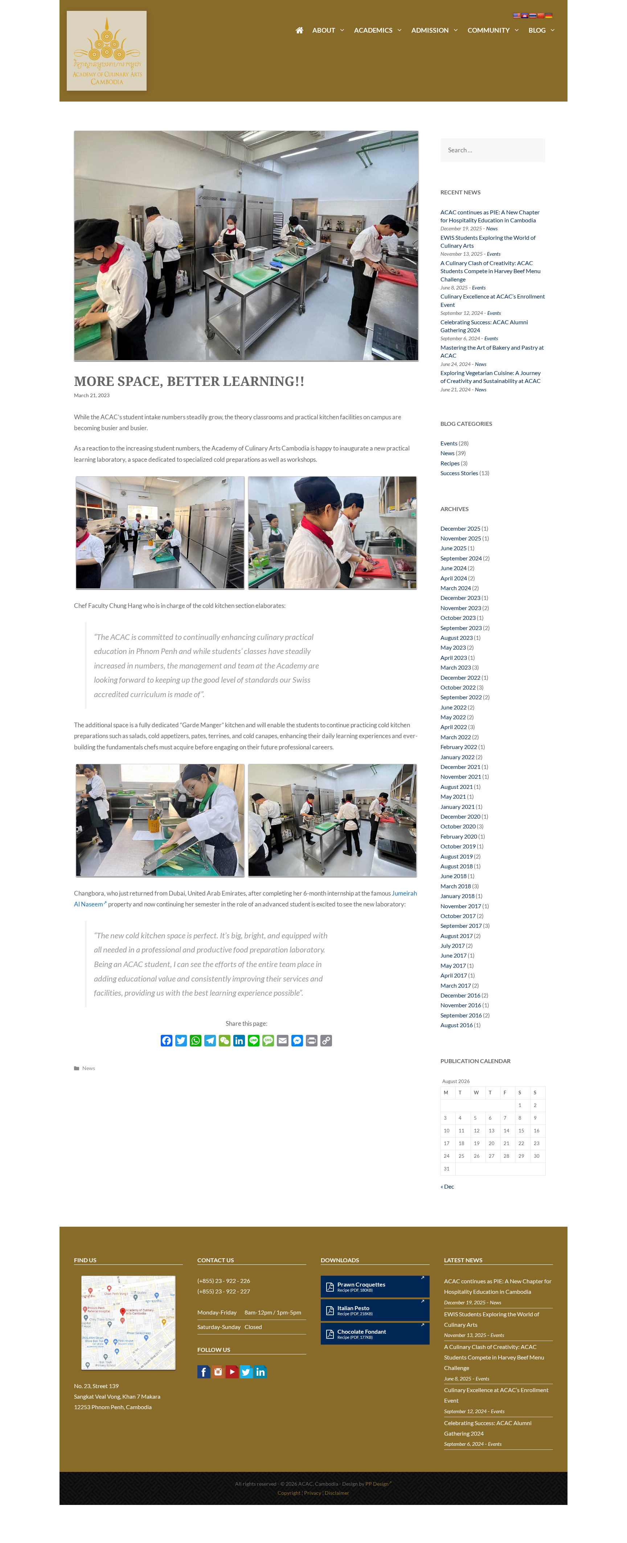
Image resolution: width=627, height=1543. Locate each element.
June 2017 (453, 955)
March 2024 (455, 587)
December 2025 (460, 528)
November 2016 (460, 1004)
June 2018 (453, 875)
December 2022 (460, 677)
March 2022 (455, 736)
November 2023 (460, 607)
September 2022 (461, 697)
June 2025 (453, 547)
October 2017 (458, 915)
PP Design (377, 1484)
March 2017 (455, 985)
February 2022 (458, 746)
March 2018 (455, 885)
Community (489, 30)
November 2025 (460, 538)
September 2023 (461, 627)
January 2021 (457, 806)
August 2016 (456, 1024)
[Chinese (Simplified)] (540, 15)
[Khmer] (524, 15)
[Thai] (532, 15)
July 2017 (452, 945)
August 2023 (456, 637)
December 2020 (460, 816)
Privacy (312, 1493)
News (88, 1068)
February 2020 (458, 836)
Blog (537, 30)
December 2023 (460, 597)
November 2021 (460, 776)
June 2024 (453, 567)
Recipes (450, 463)
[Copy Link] (326, 1041)
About (323, 30)
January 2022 (457, 756)
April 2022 (453, 726)
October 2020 (458, 826)
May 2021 (453, 796)
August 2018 (456, 866)
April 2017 (453, 975)
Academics (373, 30)
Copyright (289, 1493)
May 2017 (453, 965)
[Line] (253, 1041)
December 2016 (460, 995)
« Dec (447, 1186)
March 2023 (455, 667)
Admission (430, 30)
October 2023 (458, 617)
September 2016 (461, 1015)
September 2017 (461, 925)
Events (493, 254)
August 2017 (456, 935)
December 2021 (460, 766)
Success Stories (459, 472)
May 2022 (453, 716)
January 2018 (457, 895)
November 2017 (460, 905)
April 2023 (453, 657)
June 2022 (453, 707)
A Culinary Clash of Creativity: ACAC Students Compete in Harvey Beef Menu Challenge (490, 271)
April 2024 (453, 578)
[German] (548, 15)
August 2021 (456, 786)
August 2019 (456, 856)
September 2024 (461, 558)
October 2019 (458, 846)
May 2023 (453, 647)
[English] (516, 15)
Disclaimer (337, 1493)
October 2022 (458, 687)
